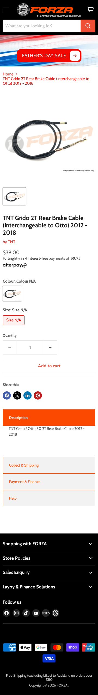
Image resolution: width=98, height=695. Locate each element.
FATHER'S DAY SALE (44, 55)
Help (13, 498)
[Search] (88, 26)
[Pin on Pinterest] (38, 395)
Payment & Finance (24, 481)
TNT (11, 241)
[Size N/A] (14, 326)
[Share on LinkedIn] (27, 395)
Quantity (10, 335)
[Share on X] (17, 395)
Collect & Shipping (24, 465)
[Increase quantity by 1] (50, 347)
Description (18, 417)
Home (8, 74)
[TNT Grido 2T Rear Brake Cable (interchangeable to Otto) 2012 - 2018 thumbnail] (14, 196)
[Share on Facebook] (7, 395)
